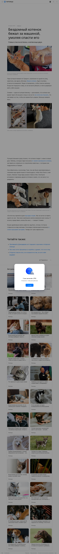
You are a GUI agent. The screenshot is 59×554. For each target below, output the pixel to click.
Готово (29, 285)
